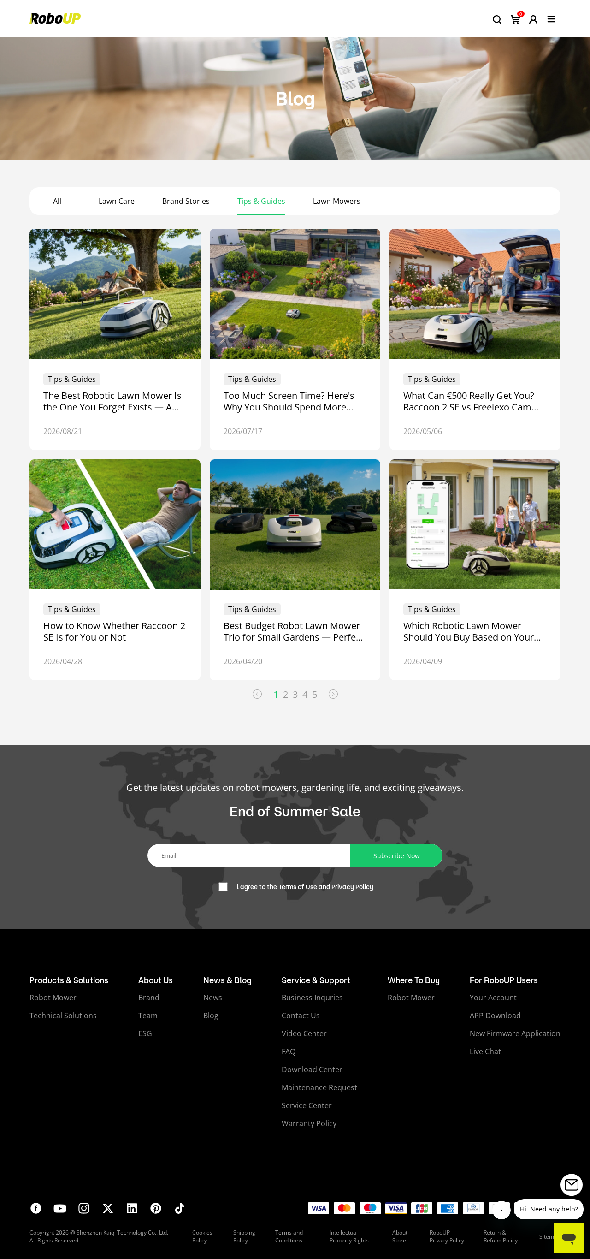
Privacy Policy (352, 887)
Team (148, 1015)
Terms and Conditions (289, 1236)
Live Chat (485, 1051)
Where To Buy (414, 980)
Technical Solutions (63, 1015)
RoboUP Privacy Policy (447, 1236)
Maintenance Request (319, 1087)
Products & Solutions (69, 980)
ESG (145, 1033)
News (212, 997)
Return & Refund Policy (501, 1236)
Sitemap (549, 1237)
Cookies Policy (202, 1236)
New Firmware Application (515, 1033)
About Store (399, 1236)
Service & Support (316, 980)
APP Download (495, 1015)
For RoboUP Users (504, 980)
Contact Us (301, 1015)
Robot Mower (53, 997)
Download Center (312, 1069)
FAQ (288, 1051)
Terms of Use (297, 887)
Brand (148, 997)
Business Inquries (312, 997)
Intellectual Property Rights (349, 1236)
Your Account (493, 997)
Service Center (307, 1105)
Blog (210, 1015)
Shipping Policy (244, 1236)
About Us (155, 980)
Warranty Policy (309, 1123)
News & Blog (227, 980)
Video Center (304, 1033)
